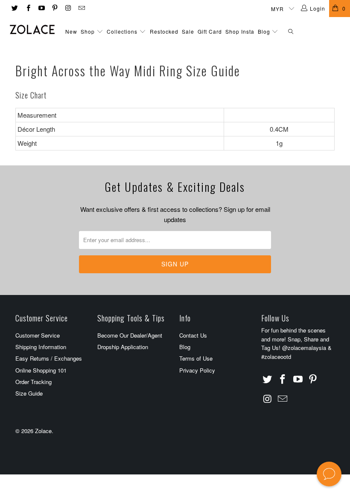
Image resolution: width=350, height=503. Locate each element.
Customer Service (37, 335)
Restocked (164, 31)
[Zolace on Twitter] (14, 8)
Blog (265, 31)
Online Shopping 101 (41, 370)
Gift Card (210, 31)
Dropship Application (122, 347)
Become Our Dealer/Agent (129, 335)
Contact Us (193, 335)
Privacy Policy (197, 370)
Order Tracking (33, 382)
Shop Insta (239, 31)
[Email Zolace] (81, 8)
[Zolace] (32, 29)
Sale (188, 31)
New (71, 31)
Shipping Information (40, 347)
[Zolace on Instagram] (67, 8)
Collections (122, 31)
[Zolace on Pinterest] (54, 8)
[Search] (290, 31)
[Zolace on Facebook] (27, 8)
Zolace (43, 431)
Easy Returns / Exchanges (48, 358)
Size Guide (29, 393)
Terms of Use (196, 358)
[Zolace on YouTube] (41, 8)
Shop (88, 31)
